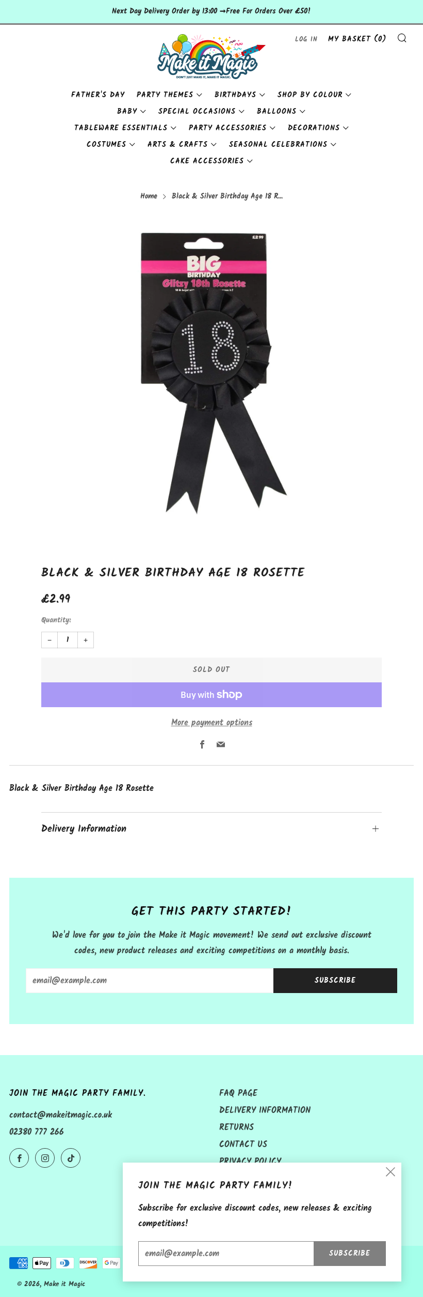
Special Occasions (197, 111)
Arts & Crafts (178, 144)
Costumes (106, 144)
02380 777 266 (36, 1132)
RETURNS (236, 1127)
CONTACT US (243, 1144)
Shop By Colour (310, 95)
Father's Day (98, 95)
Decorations (314, 128)
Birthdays (235, 95)
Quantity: (56, 620)
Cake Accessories (207, 161)
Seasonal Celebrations (278, 144)
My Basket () (357, 39)
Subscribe (335, 980)
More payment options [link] (211, 722)
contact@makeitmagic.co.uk (60, 1115)
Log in (306, 39)
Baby (127, 111)
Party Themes (165, 95)
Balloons (277, 111)
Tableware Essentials (121, 128)
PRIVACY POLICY (250, 1161)
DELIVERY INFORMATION (265, 1110)
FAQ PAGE (238, 1093)
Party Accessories (228, 128)
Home (148, 196)
